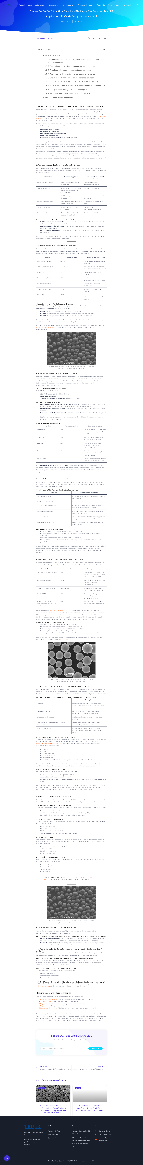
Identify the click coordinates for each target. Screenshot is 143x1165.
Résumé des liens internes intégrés (59, 97)
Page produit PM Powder (44, 327)
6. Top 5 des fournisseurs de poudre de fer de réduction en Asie (73, 82)
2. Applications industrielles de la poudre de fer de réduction (71, 66)
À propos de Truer (46, 1001)
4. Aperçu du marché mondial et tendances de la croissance (71, 74)
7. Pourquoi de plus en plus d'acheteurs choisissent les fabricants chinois (76, 86)
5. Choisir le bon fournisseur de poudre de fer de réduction (71, 78)
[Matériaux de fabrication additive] (7, 5)
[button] (137, 5)
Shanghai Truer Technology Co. (59, 610)
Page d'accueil (45, 1006)
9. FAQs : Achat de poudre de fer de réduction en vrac (69, 93)
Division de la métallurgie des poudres (48, 743)
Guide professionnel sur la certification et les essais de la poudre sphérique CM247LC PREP (89, 1108)
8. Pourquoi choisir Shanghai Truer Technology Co (67, 90)
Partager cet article (52, 55)
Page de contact (64, 639)
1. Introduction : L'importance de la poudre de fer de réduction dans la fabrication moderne (75, 60)
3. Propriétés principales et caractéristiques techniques (69, 70)
